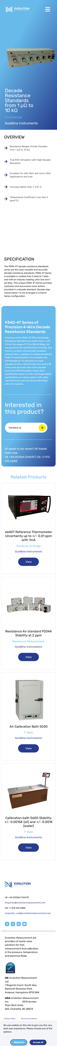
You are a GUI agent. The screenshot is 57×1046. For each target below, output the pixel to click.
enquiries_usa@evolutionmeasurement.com (28, 913)
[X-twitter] (13, 924)
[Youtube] (24, 924)
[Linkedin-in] (18, 924)
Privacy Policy (9, 1019)
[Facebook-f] (7, 924)
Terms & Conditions (29, 1019)
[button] (47, 9)
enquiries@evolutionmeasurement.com (25, 902)
